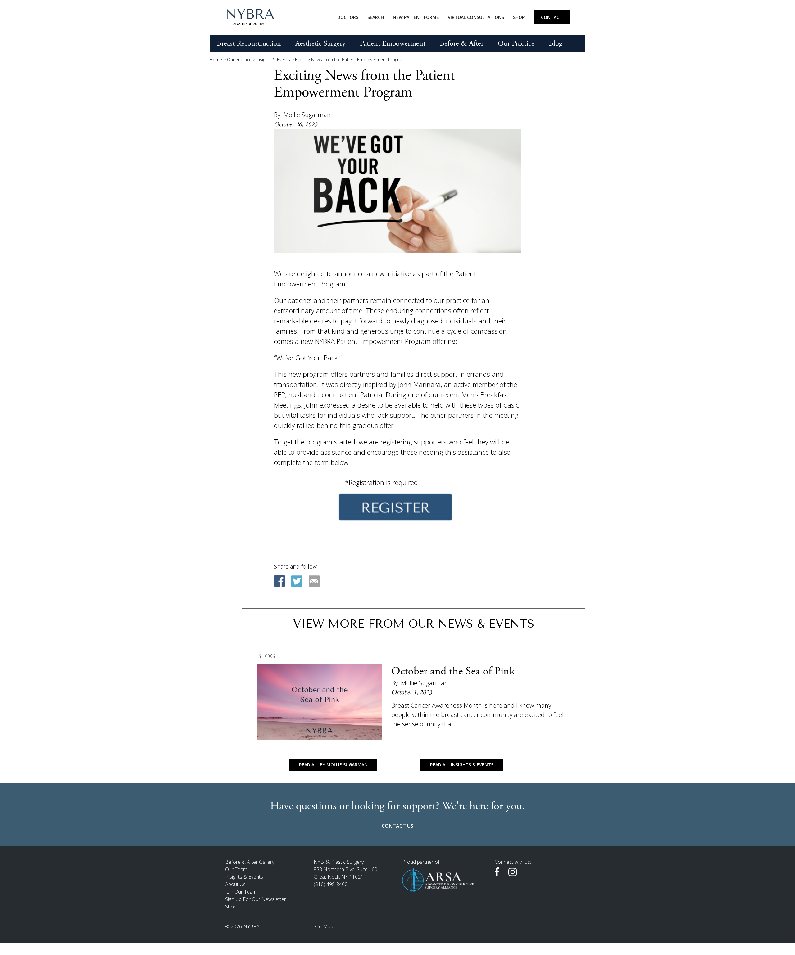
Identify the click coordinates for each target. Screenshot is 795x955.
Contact (551, 17)
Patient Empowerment (392, 43)
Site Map (323, 926)
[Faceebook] (279, 581)
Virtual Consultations (476, 17)
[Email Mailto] (314, 581)
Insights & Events (273, 59)
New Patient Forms (416, 17)
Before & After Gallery (249, 861)
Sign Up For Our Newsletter (255, 899)
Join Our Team (241, 891)
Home (216, 59)
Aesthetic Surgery (320, 43)
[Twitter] (296, 581)
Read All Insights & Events (461, 765)
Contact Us (397, 825)
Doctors (347, 17)
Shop (519, 17)
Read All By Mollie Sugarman (333, 765)
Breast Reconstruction (249, 43)
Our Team (236, 869)
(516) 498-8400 (331, 884)
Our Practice (516, 43)
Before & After (462, 43)
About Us (235, 884)
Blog (555, 43)
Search (375, 17)
